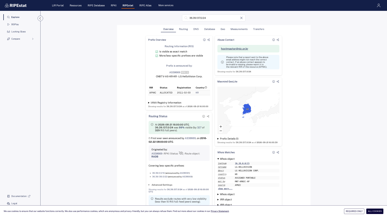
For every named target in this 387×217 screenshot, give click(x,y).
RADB (154, 156)
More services (165, 5)
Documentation (19, 196)
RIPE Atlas (145, 5)
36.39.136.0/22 (159, 176)
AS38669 (190, 138)
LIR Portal (58, 5)
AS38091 (184, 173)
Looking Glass (18, 31)
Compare (15, 39)
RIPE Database (96, 5)
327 (199, 127)
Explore (15, 17)
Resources (76, 5)
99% (182, 127)
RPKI (114, 5)
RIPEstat (128, 5)
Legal (14, 203)
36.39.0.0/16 (158, 173)
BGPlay (15, 24)
